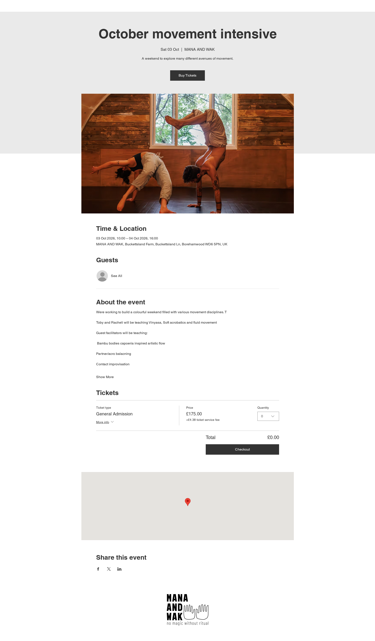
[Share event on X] (109, 569)
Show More (105, 377)
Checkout (242, 449)
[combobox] (268, 416)
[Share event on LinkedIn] (119, 569)
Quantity (263, 407)
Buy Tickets (187, 75)
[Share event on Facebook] (98, 569)
